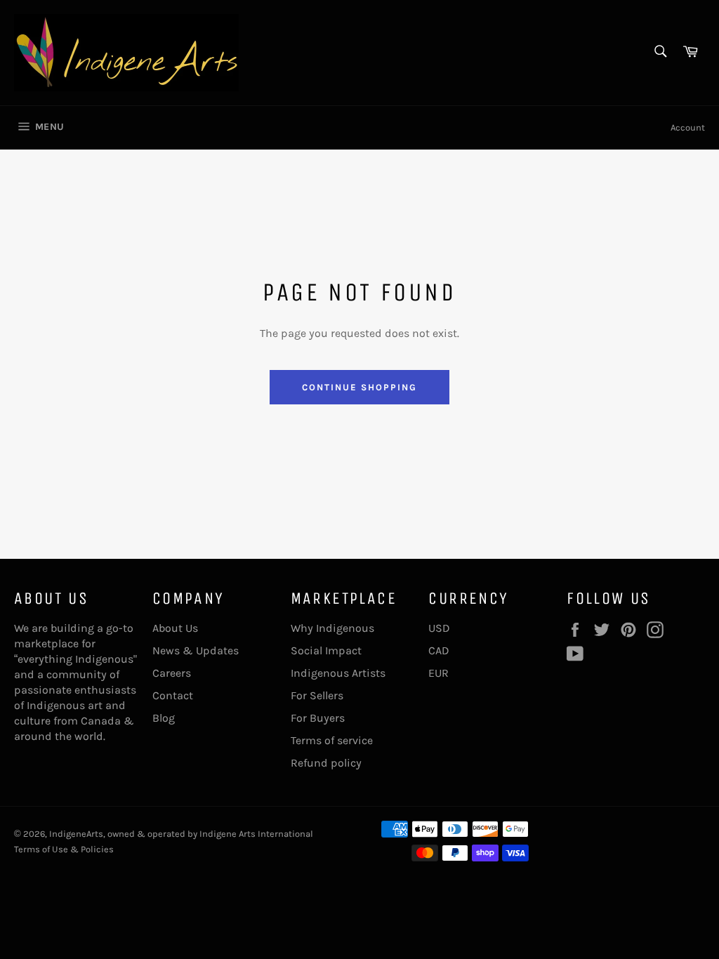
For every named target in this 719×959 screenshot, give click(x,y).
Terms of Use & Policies (64, 849)
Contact (172, 695)
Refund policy (326, 762)
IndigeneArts (76, 833)
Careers (171, 673)
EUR (438, 673)
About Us (175, 628)
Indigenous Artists (338, 673)
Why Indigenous (332, 628)
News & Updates (195, 650)
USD (439, 628)
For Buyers (318, 718)
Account (688, 127)
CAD (438, 650)
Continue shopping (359, 387)
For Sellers (317, 695)
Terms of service (332, 740)
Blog (163, 718)
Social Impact (326, 650)
